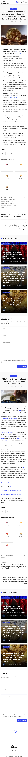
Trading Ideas (5, 207)
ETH (20, 411)
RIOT (17, 51)
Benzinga (8, 261)
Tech (15, 205)
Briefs (11, 197)
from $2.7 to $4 (13, 97)
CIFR (11, 95)
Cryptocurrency (5, 199)
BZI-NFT (3, 555)
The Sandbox (13, 418)
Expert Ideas (12, 199)
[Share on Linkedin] (11, 511)
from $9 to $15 (18, 53)
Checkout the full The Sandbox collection (11, 490)
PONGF (6, 440)
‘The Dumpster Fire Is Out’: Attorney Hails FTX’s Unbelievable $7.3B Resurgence (15, 227)
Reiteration (4, 205)
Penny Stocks (4, 203)
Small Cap (10, 205)
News (13, 201)
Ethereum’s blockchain (6, 432)
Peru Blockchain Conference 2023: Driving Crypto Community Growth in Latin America (13, 567)
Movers (8, 201)
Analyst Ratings (5, 197)
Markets (3, 201)
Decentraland (4, 418)
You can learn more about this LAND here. (11, 494)
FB (23, 467)
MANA (7, 436)
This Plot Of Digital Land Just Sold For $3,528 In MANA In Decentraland (13, 215)
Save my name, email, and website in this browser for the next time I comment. (14, 361)
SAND (2, 438)
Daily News (13, 8)
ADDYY (19, 438)
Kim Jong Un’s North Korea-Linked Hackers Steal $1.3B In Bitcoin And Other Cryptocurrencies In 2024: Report (14, 255)
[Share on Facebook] (2, 511)
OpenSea (12, 487)
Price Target (11, 203)
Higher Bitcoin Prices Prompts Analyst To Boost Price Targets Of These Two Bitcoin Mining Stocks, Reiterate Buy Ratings (14, 580)
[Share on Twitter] (7, 511)
